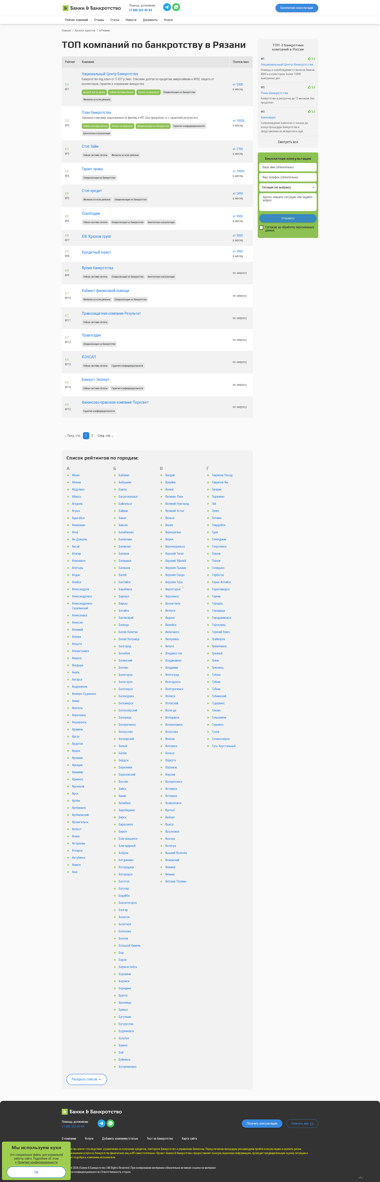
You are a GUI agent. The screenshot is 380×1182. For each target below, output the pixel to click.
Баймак (123, 511)
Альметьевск (80, 651)
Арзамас (77, 758)
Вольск (170, 753)
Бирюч (123, 831)
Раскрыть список (85, 1079)
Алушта (77, 644)
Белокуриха (126, 696)
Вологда (170, 710)
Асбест (77, 829)
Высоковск (172, 831)
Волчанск (171, 746)
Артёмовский (80, 815)
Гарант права (92, 168)
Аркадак (77, 765)
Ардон (76, 751)
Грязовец (218, 667)
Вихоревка (172, 639)
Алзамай (77, 629)
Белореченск (127, 725)
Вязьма (170, 874)
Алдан (76, 575)
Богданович (126, 860)
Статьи (114, 20)
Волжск (170, 696)
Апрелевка (79, 715)
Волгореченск (174, 689)
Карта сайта (189, 1138)
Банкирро (268, 117)
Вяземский (172, 860)
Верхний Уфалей (175, 561)
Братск (123, 995)
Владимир (171, 667)
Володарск (172, 717)
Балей (122, 575)
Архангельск (80, 822)
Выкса (169, 824)
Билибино (125, 803)
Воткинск (171, 789)
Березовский (127, 774)
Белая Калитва (128, 632)
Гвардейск (218, 525)
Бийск (122, 789)
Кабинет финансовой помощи (105, 290)
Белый (123, 746)
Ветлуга (170, 610)
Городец (217, 603)
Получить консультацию (262, 1123)
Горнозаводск (221, 589)
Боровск (124, 981)
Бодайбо (124, 896)
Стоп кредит (92, 190)
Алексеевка (79, 615)
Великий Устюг (174, 511)
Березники (125, 767)
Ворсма (170, 774)
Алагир (76, 553)
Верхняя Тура (173, 582)
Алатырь (77, 568)
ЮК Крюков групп (96, 236)
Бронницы (125, 1002)
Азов (75, 532)
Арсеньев (78, 786)
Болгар (123, 910)
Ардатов (77, 744)
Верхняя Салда (174, 575)
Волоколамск (174, 725)
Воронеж (171, 767)
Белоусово (126, 732)
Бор (121, 953)
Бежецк (124, 625)
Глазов (216, 553)
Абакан (76, 482)
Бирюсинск (126, 824)
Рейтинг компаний (76, 20)
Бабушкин (125, 482)
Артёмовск (79, 808)
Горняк (216, 596)
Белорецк (125, 717)
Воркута (170, 760)
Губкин (216, 682)
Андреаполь (79, 686)
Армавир (77, 772)
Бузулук (124, 1038)
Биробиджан (127, 810)
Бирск (122, 817)
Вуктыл (170, 810)
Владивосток (173, 653)
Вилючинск (172, 632)
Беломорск (126, 703)
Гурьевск (218, 725)
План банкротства (96, 112)
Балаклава (125, 539)
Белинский (125, 660)
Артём (76, 801)
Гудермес (218, 703)
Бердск (123, 760)
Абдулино (78, 489)
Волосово (171, 732)
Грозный (217, 653)
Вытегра (170, 846)
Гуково (216, 710)
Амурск (77, 658)
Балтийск (125, 582)
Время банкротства (97, 267)
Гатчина (216, 518)
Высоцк (170, 839)
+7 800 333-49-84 (140, 10)
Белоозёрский (128, 710)
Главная (66, 30)
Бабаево (124, 475)
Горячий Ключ (221, 632)
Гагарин (216, 489)
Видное (170, 618)
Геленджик (219, 539)
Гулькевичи (219, 717)
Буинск (123, 1045)
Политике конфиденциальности (37, 1162)
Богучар (124, 888)
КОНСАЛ (89, 357)
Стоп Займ (90, 146)
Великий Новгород (177, 504)
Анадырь (77, 665)
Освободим (91, 213)
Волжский (171, 703)
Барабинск (125, 589)
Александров (80, 589)
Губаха (216, 675)
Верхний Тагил (174, 553)
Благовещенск (128, 839)
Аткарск (77, 850)
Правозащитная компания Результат (111, 313)
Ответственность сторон (116, 1171)
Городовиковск (221, 618)
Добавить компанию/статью (120, 1138)
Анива (75, 701)
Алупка (76, 637)
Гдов (215, 532)
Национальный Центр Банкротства (110, 73)
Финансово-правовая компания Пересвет (115, 402)
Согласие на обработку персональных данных (289, 229)
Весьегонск (172, 603)
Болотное (125, 924)
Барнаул (124, 596)
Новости (130, 20)
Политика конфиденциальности (81, 1171)
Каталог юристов (85, 30)
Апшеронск (79, 722)
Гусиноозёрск (221, 739)
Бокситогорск (128, 903)
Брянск (123, 1010)
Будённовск (126, 1031)
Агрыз (76, 511)
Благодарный (127, 846)
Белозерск (126, 689)
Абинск (76, 496)
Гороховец (219, 625)
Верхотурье (172, 589)
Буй (121, 1052)
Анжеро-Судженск (84, 694)
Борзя (122, 960)
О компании (69, 1138)
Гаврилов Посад (222, 475)
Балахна (124, 553)
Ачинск (76, 865)
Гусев (215, 732)
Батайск (124, 610)
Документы (150, 20)
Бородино (125, 988)
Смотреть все (288, 142)
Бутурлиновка (127, 1067)
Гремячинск (219, 646)
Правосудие (91, 335)
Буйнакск (124, 1059)
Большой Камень (130, 945)
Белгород (125, 646)
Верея (169, 539)
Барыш (123, 603)
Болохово (125, 931)
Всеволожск (173, 803)
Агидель (77, 504)
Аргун (75, 736)
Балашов (124, 568)
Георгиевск (219, 546)
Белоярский (126, 739)
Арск (75, 793)
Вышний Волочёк (176, 853)
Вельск (170, 518)
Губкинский (219, 696)
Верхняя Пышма (175, 568)
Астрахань (78, 843)
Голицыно (218, 568)
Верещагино (173, 532)
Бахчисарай (126, 618)
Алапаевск (79, 561)
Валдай (170, 475)
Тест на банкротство (160, 1138)
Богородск (126, 874)
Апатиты (77, 708)
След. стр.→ (106, 435)
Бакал (122, 518)
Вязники (170, 867)
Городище (218, 610)
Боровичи (125, 974)
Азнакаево (78, 525)
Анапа (75, 672)
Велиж (169, 489)
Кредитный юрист (96, 252)
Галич (215, 511)
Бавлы (123, 489)
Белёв (123, 753)
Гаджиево (218, 496)
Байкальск (125, 504)
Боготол (124, 881)
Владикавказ (173, 660)
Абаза (76, 475)
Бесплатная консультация (296, 8)
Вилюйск (171, 625)
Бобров (123, 853)
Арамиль (77, 729)
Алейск (76, 582)
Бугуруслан (126, 1024)
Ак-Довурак (79, 539)
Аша (74, 872)
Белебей (124, 653)
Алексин (77, 622)
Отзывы (99, 20)
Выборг (170, 817)
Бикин (122, 796)
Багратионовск (128, 496)
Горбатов (218, 575)
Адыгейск (78, 518)
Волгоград (172, 675)
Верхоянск (172, 596)
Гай (214, 504)
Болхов (123, 938)
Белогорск (126, 675)
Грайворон (218, 639)
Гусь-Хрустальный (224, 746)
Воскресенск (173, 782)
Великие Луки (174, 496)
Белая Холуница (129, 639)
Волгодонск (172, 682)
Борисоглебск (128, 967)
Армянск (77, 779)
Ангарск (77, 679)
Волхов (170, 739)
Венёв (169, 525)
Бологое (124, 917)
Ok (36, 1172)
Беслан (123, 782)
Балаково (125, 546)
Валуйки (170, 482)
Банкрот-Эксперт (95, 379)
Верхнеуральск (175, 546)
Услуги (168, 20)
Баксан (123, 525)
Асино (76, 836)
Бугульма (125, 1017)
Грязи (215, 660)
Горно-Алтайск (221, 582)
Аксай (76, 546)
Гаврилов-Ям (220, 482)
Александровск (82, 596)
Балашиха (125, 561)
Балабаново (126, 532)
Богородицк (126, 867)
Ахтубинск (78, 858)
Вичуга (169, 646)
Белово (123, 667)
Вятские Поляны (175, 881)
